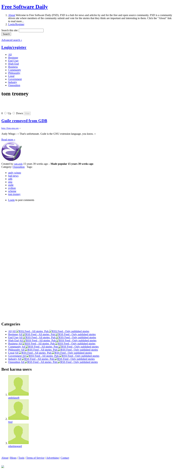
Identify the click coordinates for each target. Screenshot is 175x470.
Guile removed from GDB (24, 120)
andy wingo (14, 172)
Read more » (8, 139)
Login (11, 200)
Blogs (13, 457)
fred (10, 421)
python (12, 188)
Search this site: (10, 30)
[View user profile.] (11, 160)
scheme (12, 191)
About (11, 15)
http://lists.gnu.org (10, 128)
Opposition (19, 166)
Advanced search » (11, 40)
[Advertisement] (41, 106)
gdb (10, 178)
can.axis (18, 163)
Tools (21, 457)
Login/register (13, 47)
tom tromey (14, 194)
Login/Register (16, 24)
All (14, 331)
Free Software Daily (24, 7)
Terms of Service (35, 457)
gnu (10, 181)
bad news (13, 175)
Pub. (46, 331)
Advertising (52, 457)
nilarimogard (15, 446)
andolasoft (13, 397)
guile (11, 185)
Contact (65, 457)
